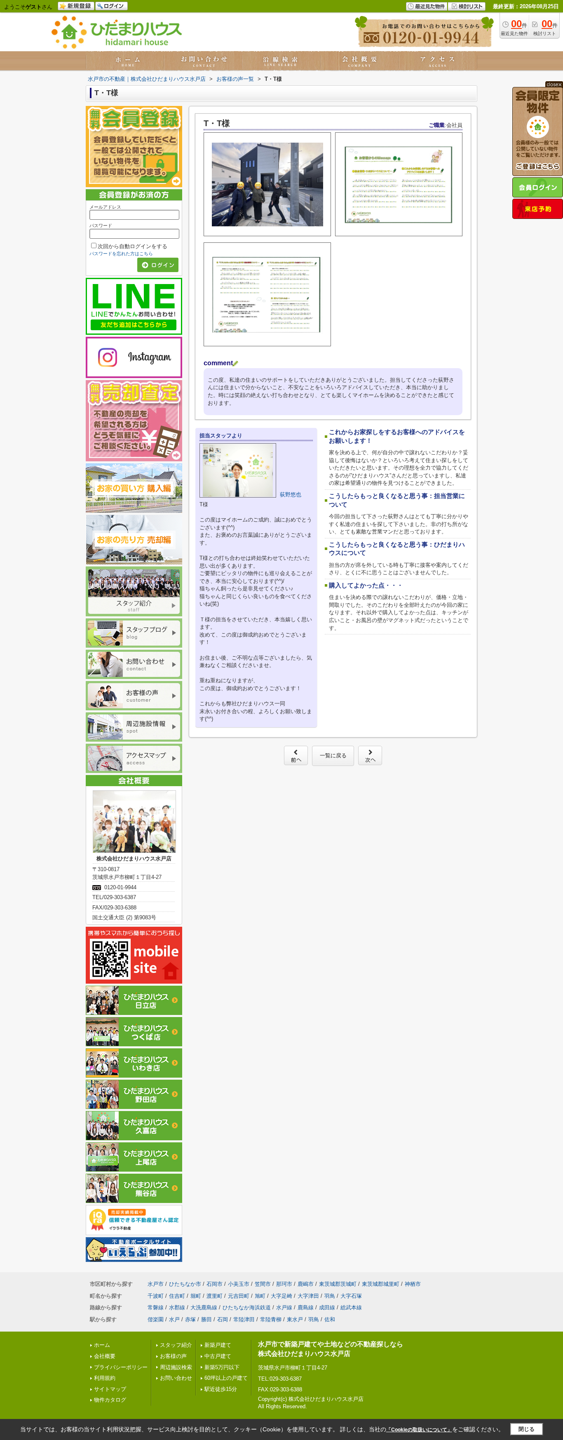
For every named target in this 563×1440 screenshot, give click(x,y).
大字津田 (308, 1296)
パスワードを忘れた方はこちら (121, 253)
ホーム (102, 1345)
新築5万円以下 (221, 1367)
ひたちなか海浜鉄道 (247, 1307)
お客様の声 (173, 1356)
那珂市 (284, 1284)
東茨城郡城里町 (380, 1284)
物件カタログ (110, 1400)
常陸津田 (244, 1319)
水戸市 (156, 1284)
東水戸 (295, 1319)
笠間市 (263, 1284)
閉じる (526, 1429)
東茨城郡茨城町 (338, 1284)
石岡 (222, 1319)
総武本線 (351, 1307)
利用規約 (104, 1378)
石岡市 (214, 1284)
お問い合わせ (176, 1378)
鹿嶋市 (306, 1284)
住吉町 (177, 1296)
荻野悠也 (290, 494)
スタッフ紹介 (176, 1345)
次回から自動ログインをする (132, 246)
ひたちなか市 (185, 1284)
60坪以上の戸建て (226, 1378)
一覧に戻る (333, 755)
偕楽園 (156, 1319)
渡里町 (214, 1296)
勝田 (206, 1319)
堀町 (195, 1296)
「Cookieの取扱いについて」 (419, 1430)
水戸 (174, 1319)
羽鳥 (329, 1296)
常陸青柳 (271, 1319)
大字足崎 (281, 1296)
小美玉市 (238, 1284)
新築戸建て (217, 1345)
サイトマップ (110, 1389)
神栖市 (413, 1284)
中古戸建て (217, 1356)
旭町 (260, 1296)
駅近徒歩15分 (220, 1389)
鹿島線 (306, 1307)
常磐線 (156, 1307)
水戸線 (284, 1307)
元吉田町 (238, 1296)
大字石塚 (351, 1296)
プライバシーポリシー (121, 1367)
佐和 (329, 1319)
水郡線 (177, 1307)
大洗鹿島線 (203, 1307)
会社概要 (104, 1356)
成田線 (327, 1307)
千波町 (156, 1296)
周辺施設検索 (176, 1367)
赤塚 (190, 1319)
